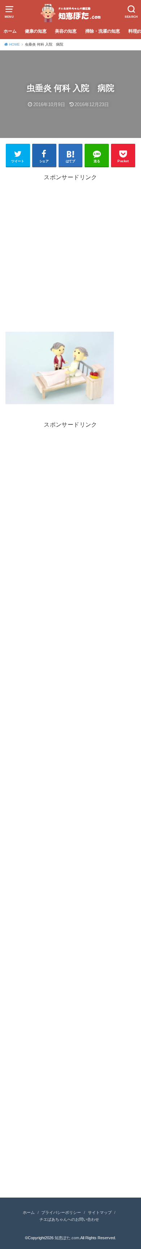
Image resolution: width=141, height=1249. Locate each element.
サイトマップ (100, 1212)
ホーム (10, 31)
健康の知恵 (36, 31)
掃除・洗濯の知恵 (102, 31)
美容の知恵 (66, 31)
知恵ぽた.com (67, 1238)
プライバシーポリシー (61, 1212)
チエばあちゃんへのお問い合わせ (69, 1219)
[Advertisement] (70, 255)
